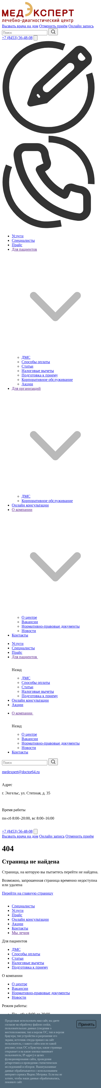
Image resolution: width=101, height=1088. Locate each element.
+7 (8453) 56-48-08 (17, 38)
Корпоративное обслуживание (47, 379)
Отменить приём (53, 26)
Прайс (17, 245)
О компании (22, 713)
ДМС (26, 357)
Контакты (20, 635)
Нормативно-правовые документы (51, 626)
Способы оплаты (36, 362)
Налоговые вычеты (38, 371)
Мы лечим (20, 933)
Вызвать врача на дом (20, 26)
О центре (29, 617)
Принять (86, 1024)
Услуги (18, 236)
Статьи (27, 366)
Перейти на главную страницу (27, 893)
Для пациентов (25, 657)
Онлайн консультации (30, 505)
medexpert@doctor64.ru (21, 772)
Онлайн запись (81, 26)
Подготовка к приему (40, 375)
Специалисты (23, 240)
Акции (27, 384)
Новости (29, 631)
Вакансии (30, 622)
